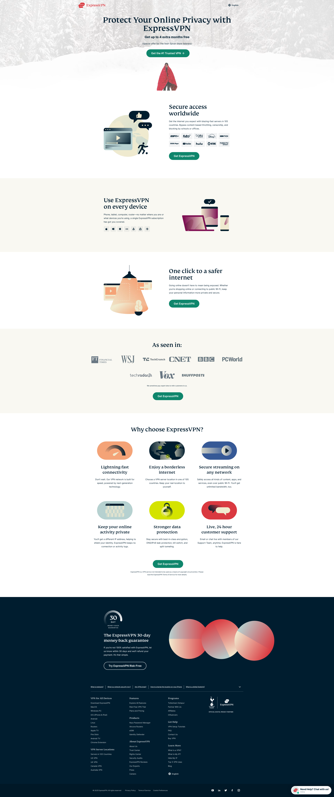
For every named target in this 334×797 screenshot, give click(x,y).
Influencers (172, 715)
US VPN (94, 758)
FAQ (170, 730)
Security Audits (135, 758)
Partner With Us (174, 707)
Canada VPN (96, 766)
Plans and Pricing (136, 711)
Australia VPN (96, 770)
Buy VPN (172, 738)
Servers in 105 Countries (101, 754)
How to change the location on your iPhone (166, 687)
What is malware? (97, 687)
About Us (133, 746)
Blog (170, 766)
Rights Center (135, 754)
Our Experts (134, 766)
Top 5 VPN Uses (175, 762)
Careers (132, 774)
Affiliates (171, 711)
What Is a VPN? (174, 750)
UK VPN (94, 762)
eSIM (131, 730)
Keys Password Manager (139, 723)
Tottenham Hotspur (176, 703)
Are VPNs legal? (140, 687)
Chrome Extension (98, 742)
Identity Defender (136, 734)
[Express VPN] (91, 5)
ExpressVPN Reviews (138, 762)
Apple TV (95, 730)
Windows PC (96, 711)
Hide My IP (172, 758)
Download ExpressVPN (100, 703)
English (235, 5)
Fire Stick (95, 734)
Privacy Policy (130, 790)
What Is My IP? (174, 754)
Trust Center (134, 750)
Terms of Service (144, 790)
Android (94, 719)
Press (131, 770)
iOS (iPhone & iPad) (99, 715)
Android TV (95, 738)
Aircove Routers (136, 726)
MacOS (94, 707)
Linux (93, 723)
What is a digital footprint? (195, 687)
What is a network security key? (119, 687)
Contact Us (173, 734)
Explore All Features (137, 703)
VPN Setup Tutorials (176, 726)
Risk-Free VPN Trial (137, 707)
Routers (94, 726)
